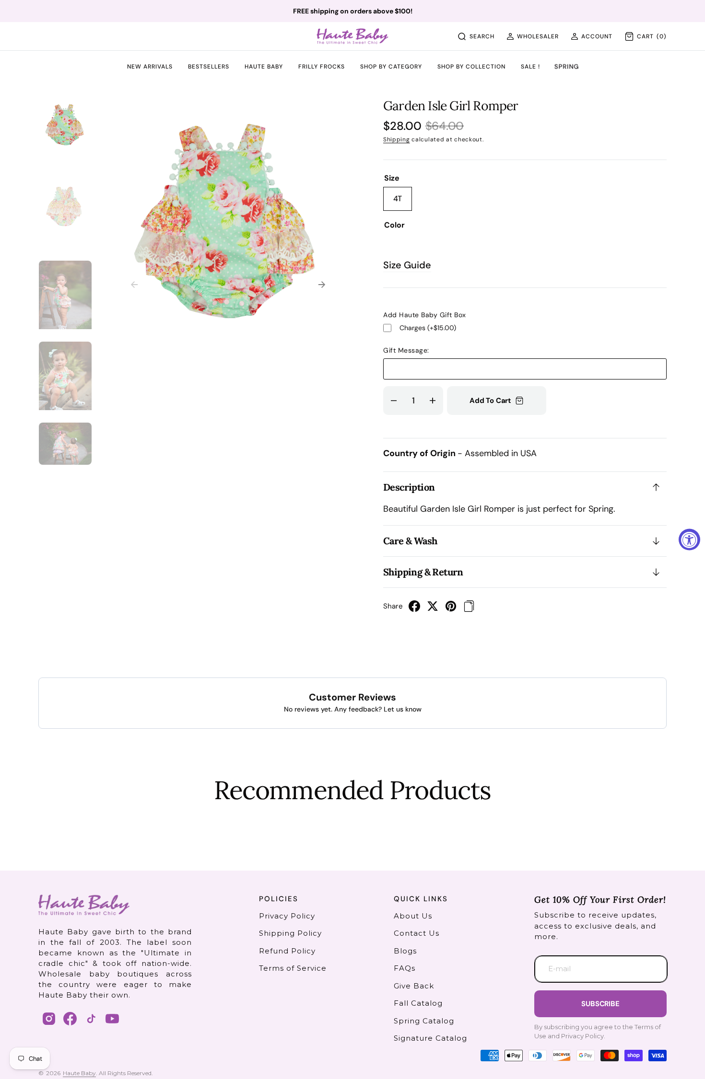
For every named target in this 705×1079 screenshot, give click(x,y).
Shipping (396, 139)
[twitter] (432, 609)
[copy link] (469, 609)
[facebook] (414, 609)
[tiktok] (91, 1018)
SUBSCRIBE (600, 1004)
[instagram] (48, 1018)
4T (402, 202)
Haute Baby (79, 1073)
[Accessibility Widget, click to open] (689, 540)
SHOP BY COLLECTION (471, 67)
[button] (532, 36)
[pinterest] (451, 609)
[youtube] (112, 1018)
